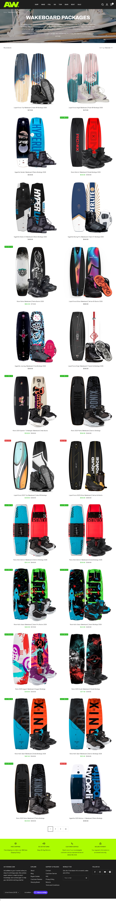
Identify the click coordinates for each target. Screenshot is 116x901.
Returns (48, 882)
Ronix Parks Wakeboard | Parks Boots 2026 (30, 301)
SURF (36, 4)
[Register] (86, 878)
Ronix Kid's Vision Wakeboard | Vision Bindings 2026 (86, 624)
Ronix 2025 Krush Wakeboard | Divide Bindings (86, 689)
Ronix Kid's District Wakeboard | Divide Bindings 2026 (85, 560)
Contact (48, 871)
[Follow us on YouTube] (104, 871)
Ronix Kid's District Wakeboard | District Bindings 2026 (30, 560)
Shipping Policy (15, 852)
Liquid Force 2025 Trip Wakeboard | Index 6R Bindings (30, 495)
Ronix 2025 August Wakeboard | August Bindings (30, 689)
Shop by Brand (35, 882)
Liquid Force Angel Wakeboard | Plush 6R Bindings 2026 (86, 108)
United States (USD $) (11, 892)
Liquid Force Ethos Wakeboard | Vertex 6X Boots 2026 (85, 301)
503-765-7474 (57, 34)
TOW (60, 4)
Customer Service (51, 873)
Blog (32, 873)
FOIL (49, 4)
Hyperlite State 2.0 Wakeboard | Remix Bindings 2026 (30, 237)
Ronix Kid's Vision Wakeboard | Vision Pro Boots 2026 (30, 624)
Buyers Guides (35, 876)
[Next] (65, 829)
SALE (79, 4)
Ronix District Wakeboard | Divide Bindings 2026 (86, 172)
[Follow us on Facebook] (94, 871)
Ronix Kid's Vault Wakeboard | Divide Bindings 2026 (30, 754)
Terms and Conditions (52, 885)
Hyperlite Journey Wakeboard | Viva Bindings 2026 (30, 366)
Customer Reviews (36, 879)
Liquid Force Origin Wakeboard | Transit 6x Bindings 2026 (85, 366)
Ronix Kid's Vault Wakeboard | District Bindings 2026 (86, 754)
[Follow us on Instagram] (99, 871)
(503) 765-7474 (72, 855)
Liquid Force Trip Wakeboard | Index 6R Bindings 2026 (30, 108)
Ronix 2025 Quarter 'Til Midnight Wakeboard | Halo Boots (30, 431)
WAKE (43, 4)
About (32, 871)
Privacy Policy (50, 879)
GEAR (66, 4)
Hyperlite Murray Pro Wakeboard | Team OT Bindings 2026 (86, 237)
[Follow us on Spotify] (109, 871)
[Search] (103, 4)
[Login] (107, 4)
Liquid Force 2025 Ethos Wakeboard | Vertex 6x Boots (85, 495)
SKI (55, 4)
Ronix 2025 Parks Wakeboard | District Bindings (85, 431)
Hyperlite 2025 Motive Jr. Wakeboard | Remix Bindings (85, 818)
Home (5, 12)
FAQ (47, 876)
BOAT (73, 4)
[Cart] (111, 4)
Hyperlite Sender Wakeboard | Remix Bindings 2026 (30, 172)
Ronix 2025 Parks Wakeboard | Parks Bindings (30, 818)
